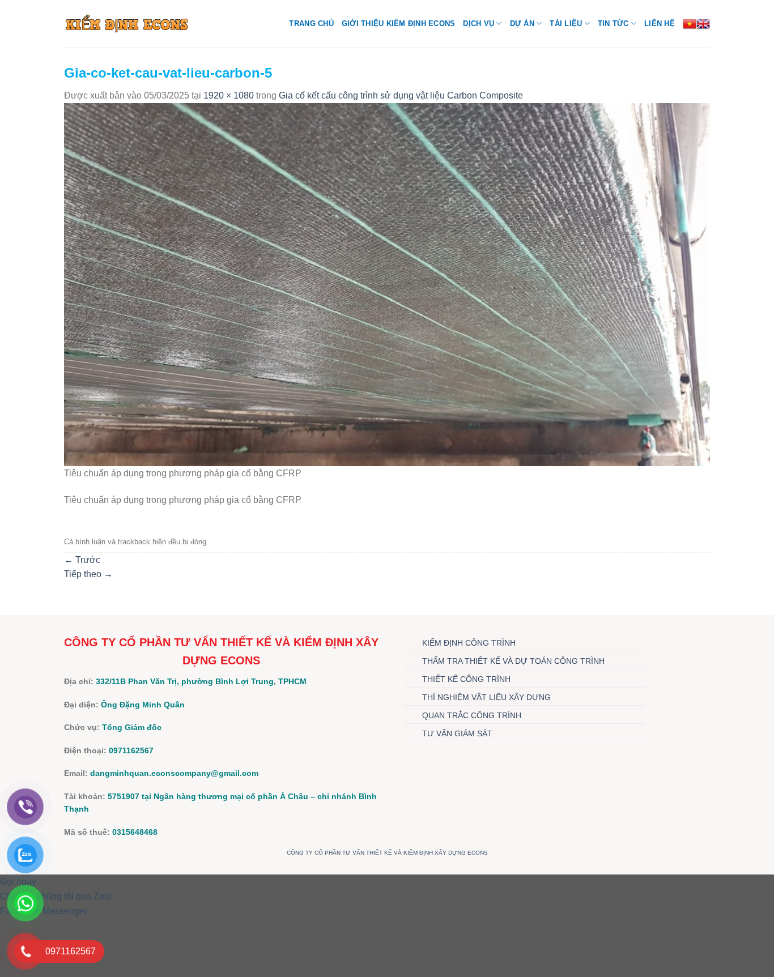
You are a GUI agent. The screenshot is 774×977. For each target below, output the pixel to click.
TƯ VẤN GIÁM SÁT (457, 733)
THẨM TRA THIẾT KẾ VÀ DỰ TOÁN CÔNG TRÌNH (513, 660)
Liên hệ (659, 23)
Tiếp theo (88, 574)
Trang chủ (311, 23)
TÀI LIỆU (566, 23)
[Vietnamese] (689, 23)
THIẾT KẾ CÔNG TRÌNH (466, 679)
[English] (703, 23)
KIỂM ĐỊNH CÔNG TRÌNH (469, 642)
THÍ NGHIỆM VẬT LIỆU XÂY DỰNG (486, 697)
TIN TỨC (613, 23)
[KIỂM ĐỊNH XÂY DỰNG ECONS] (126, 23)
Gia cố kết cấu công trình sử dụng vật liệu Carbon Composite (401, 95)
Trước (82, 560)
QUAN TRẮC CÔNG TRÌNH (471, 715)
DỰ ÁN (522, 23)
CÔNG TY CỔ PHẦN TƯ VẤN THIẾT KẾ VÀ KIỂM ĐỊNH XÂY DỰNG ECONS (387, 853)
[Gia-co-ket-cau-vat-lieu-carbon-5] (387, 284)
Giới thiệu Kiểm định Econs (399, 23)
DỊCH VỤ (478, 23)
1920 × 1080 (228, 95)
